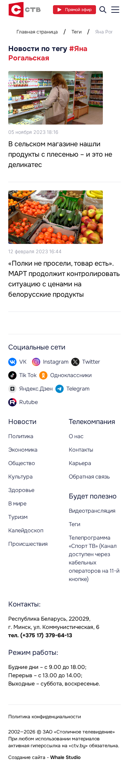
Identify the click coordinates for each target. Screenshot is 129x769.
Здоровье (21, 490)
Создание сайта (26, 757)
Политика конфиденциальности (44, 716)
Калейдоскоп (25, 530)
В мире (17, 503)
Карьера (80, 463)
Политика (20, 436)
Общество (21, 463)
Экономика (22, 449)
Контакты (81, 449)
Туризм (18, 517)
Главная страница (37, 32)
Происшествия (27, 544)
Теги (77, 32)
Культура (20, 476)
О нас (76, 436)
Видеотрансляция (92, 510)
